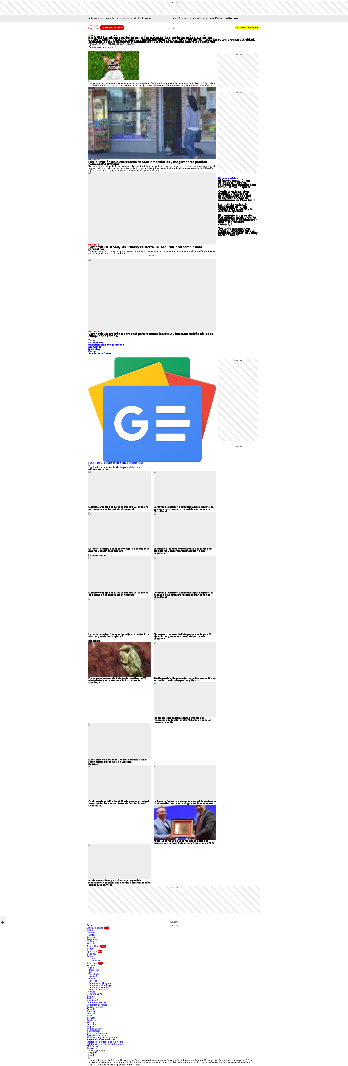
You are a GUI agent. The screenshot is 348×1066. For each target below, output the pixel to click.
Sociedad (91, 966)
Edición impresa (95, 1007)
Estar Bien (94, 963)
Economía (92, 939)
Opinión (91, 979)
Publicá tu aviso (95, 1029)
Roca (119, 18)
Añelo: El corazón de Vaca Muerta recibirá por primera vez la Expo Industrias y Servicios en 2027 (184, 842)
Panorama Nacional (98, 990)
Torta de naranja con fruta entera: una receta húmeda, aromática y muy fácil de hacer (238, 232)
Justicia (92, 935)
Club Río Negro (200, 18)
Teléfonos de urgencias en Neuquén (105, 1044)
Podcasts (91, 998)
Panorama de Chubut (98, 987)
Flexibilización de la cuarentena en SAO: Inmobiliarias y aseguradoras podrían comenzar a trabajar (147, 163)
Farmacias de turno (96, 1035)
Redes (90, 949)
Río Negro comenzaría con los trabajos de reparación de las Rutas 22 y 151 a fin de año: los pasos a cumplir (182, 720)
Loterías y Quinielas (97, 1033)
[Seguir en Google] (89, 81)
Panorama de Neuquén (99, 983)
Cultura (90, 956)
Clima (91, 968)
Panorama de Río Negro (100, 985)
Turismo (91, 941)
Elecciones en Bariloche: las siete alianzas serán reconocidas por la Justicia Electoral (117, 760)
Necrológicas (216, 18)
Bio (89, 972)
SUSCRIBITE (247, 27)
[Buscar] (97, 28)
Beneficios (92, 1048)
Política (90, 931)
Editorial (92, 981)
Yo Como (92, 976)
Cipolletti (138, 18)
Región (91, 35)
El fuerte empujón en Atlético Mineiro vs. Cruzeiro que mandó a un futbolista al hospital (237, 184)
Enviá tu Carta (95, 994)
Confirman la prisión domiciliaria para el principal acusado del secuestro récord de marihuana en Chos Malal (237, 196)
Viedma (148, 18)
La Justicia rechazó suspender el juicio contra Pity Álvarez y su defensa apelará (236, 208)
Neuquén (110, 18)
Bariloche (127, 18)
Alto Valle (91, 1014)
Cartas (91, 992)
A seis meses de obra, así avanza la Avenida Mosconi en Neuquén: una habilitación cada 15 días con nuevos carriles (119, 882)
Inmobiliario (93, 1000)
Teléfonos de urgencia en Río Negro (105, 1042)
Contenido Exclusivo (97, 1003)
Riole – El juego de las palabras (102, 1037)
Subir (92, 1055)
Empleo (90, 1027)
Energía (91, 937)
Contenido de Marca (97, 1005)
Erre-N (91, 958)
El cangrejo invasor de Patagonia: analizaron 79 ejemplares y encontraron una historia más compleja (237, 220)
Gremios (92, 933)
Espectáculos (95, 960)
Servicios (91, 944)
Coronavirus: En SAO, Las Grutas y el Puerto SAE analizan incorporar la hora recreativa (145, 248)
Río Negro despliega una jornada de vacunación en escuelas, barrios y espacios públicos (185, 679)
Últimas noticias (96, 18)
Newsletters (96, 946)
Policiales (91, 996)
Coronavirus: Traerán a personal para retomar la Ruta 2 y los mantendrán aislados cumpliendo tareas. (150, 335)
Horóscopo (93, 970)
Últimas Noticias (98, 928)
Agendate (94, 951)
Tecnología (93, 974)
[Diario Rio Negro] (89, 1058)
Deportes (91, 954)
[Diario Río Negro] (174, 28)
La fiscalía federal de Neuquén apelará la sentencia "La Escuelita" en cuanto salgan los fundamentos (185, 802)
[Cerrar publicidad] (2, 919)
